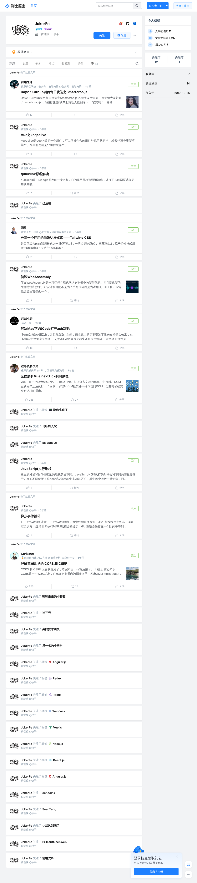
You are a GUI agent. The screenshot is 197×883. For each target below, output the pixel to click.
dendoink (48, 793)
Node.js (58, 744)
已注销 (46, 203)
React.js (58, 760)
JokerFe (15, 72)
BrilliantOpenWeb (54, 842)
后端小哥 (27, 319)
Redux (57, 678)
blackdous (49, 442)
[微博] (121, 24)
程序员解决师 (29, 366)
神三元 (46, 613)
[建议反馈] (188, 864)
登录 (182, 5)
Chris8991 (28, 554)
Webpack (58, 711)
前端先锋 (27, 82)
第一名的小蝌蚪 (52, 645)
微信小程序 (60, 410)
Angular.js (59, 662)
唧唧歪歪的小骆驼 (53, 596)
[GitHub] (128, 24)
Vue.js (57, 727)
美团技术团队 (51, 629)
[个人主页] (135, 24)
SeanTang (49, 809)
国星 (24, 228)
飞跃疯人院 (49, 426)
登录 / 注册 (156, 871)
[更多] (188, 874)
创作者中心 (155, 5)
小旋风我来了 (51, 825)
